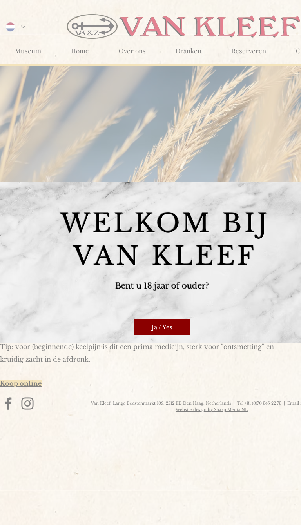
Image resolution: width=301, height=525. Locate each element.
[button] (162, 327)
